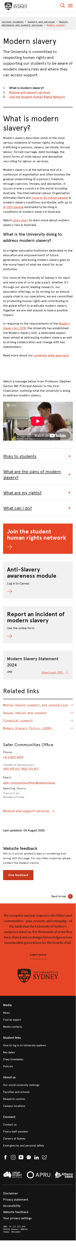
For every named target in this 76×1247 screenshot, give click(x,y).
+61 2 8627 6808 (13, 757)
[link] (38, 1013)
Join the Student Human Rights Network (37, 97)
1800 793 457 (30, 768)
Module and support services (29, 92)
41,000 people (13, 207)
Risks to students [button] (19, 456)
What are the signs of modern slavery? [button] (32, 474)
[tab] (38, 456)
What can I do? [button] (17, 508)
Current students (13, 21)
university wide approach (51, 355)
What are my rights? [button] (22, 492)
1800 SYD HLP (11, 768)
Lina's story (20, 220)
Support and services (41, 21)
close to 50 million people (49, 198)
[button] (62, 6)
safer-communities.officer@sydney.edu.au (29, 782)
